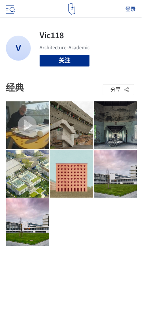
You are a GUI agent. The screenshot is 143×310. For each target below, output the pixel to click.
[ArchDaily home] (71, 9)
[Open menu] (9, 9)
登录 (130, 8)
